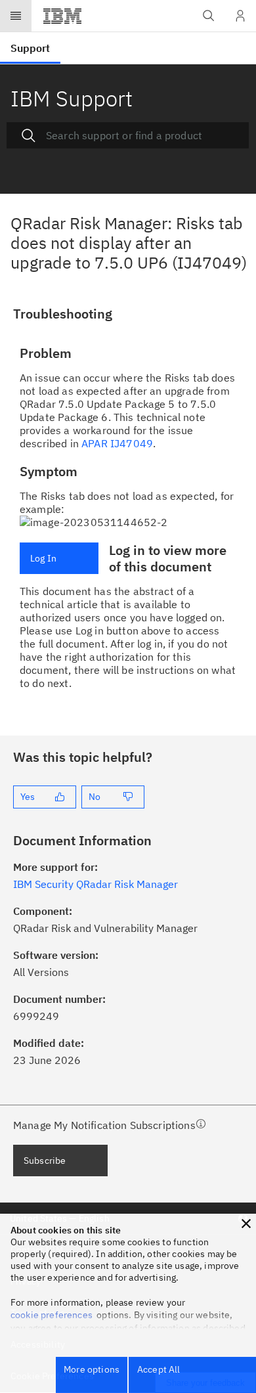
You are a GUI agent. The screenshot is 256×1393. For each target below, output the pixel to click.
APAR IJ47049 (117, 443)
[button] (246, 1223)
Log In (43, 558)
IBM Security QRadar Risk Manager (95, 884)
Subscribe (45, 1160)
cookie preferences (52, 1315)
